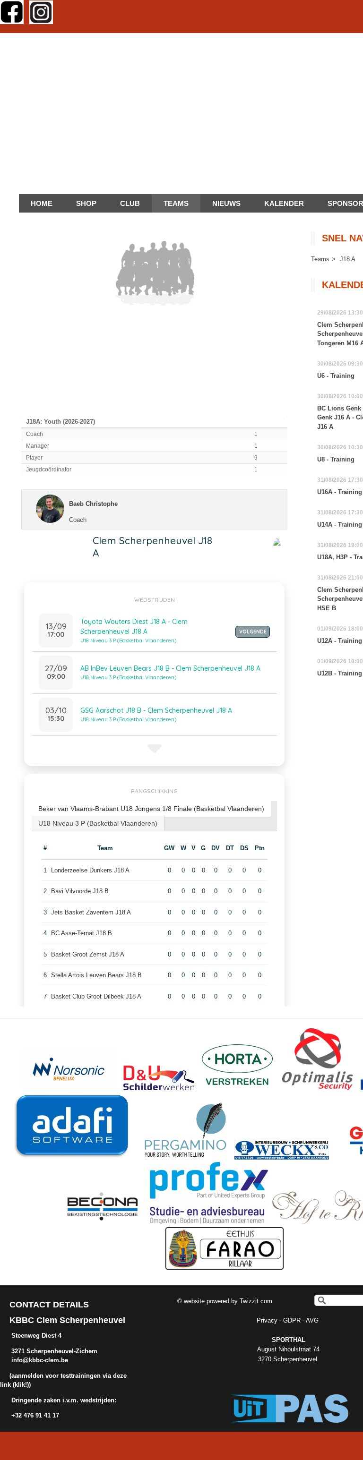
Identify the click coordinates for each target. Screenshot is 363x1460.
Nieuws (226, 203)
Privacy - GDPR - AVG (288, 1320)
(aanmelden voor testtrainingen (56, 1375)
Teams (320, 259)
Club (130, 203)
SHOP (86, 203)
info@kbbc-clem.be (39, 1360)
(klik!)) (21, 1384)
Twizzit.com (256, 1301)
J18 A (347, 259)
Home (41, 203)
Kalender (284, 203)
